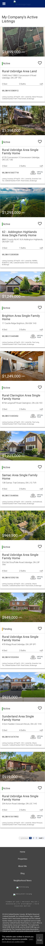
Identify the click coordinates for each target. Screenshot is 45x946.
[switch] (40, 61)
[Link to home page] (22, 3)
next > (41, 838)
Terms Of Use (13, 901)
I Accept (39, 939)
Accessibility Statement (19, 904)
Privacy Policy (30, 901)
